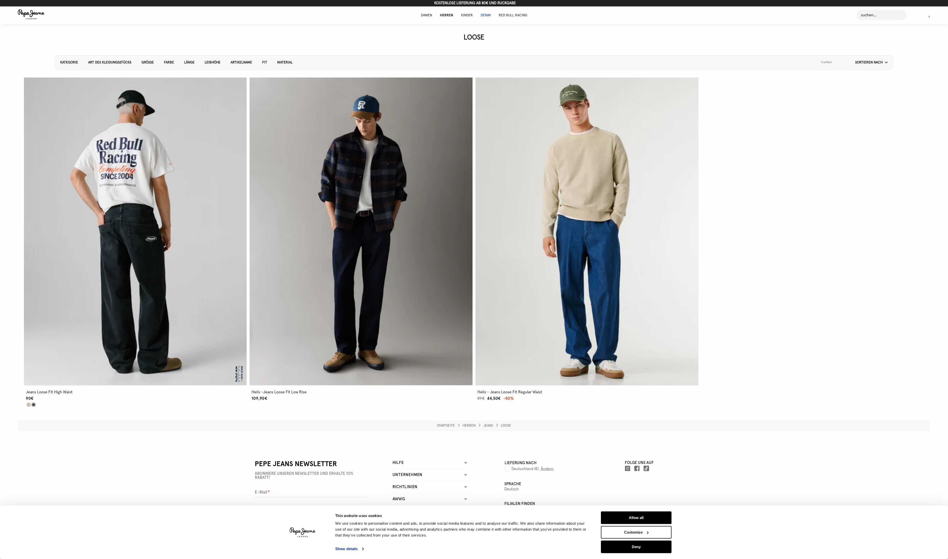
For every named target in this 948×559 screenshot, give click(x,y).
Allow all (636, 518)
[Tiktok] (646, 468)
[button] (927, 15)
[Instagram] (627, 468)
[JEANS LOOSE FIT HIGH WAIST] (29, 405)
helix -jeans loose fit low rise (279, 392)
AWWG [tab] (399, 499)
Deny (636, 547)
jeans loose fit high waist (49, 392)
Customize (633, 532)
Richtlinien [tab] (405, 487)
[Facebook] (637, 468)
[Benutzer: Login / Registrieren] (914, 15)
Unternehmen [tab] (408, 475)
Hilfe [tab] (398, 463)
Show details (346, 549)
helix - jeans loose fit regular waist (509, 392)
